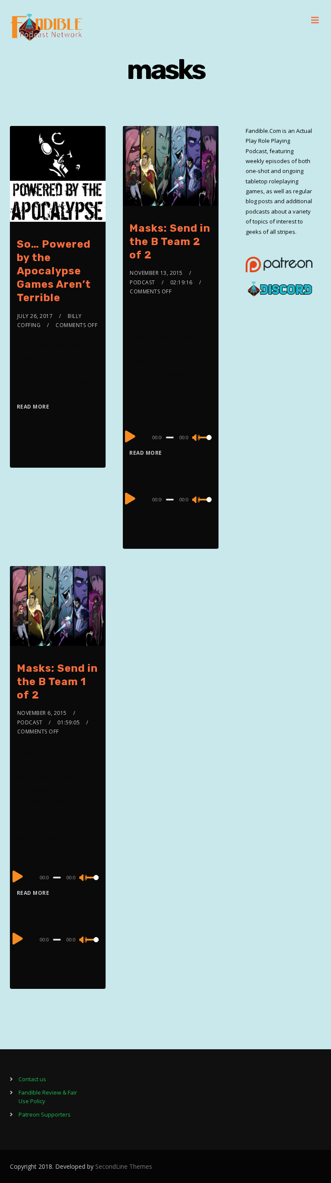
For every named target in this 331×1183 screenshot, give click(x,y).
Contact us (32, 1079)
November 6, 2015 (42, 713)
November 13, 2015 (156, 273)
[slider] (205, 444)
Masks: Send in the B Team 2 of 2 (169, 241)
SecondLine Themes (123, 1166)
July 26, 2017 (35, 316)
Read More (33, 406)
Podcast (142, 282)
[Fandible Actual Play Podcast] (46, 27)
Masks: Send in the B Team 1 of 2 (57, 681)
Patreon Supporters (45, 1114)
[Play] (130, 436)
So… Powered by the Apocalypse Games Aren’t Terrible (54, 271)
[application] (170, 437)
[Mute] (196, 438)
